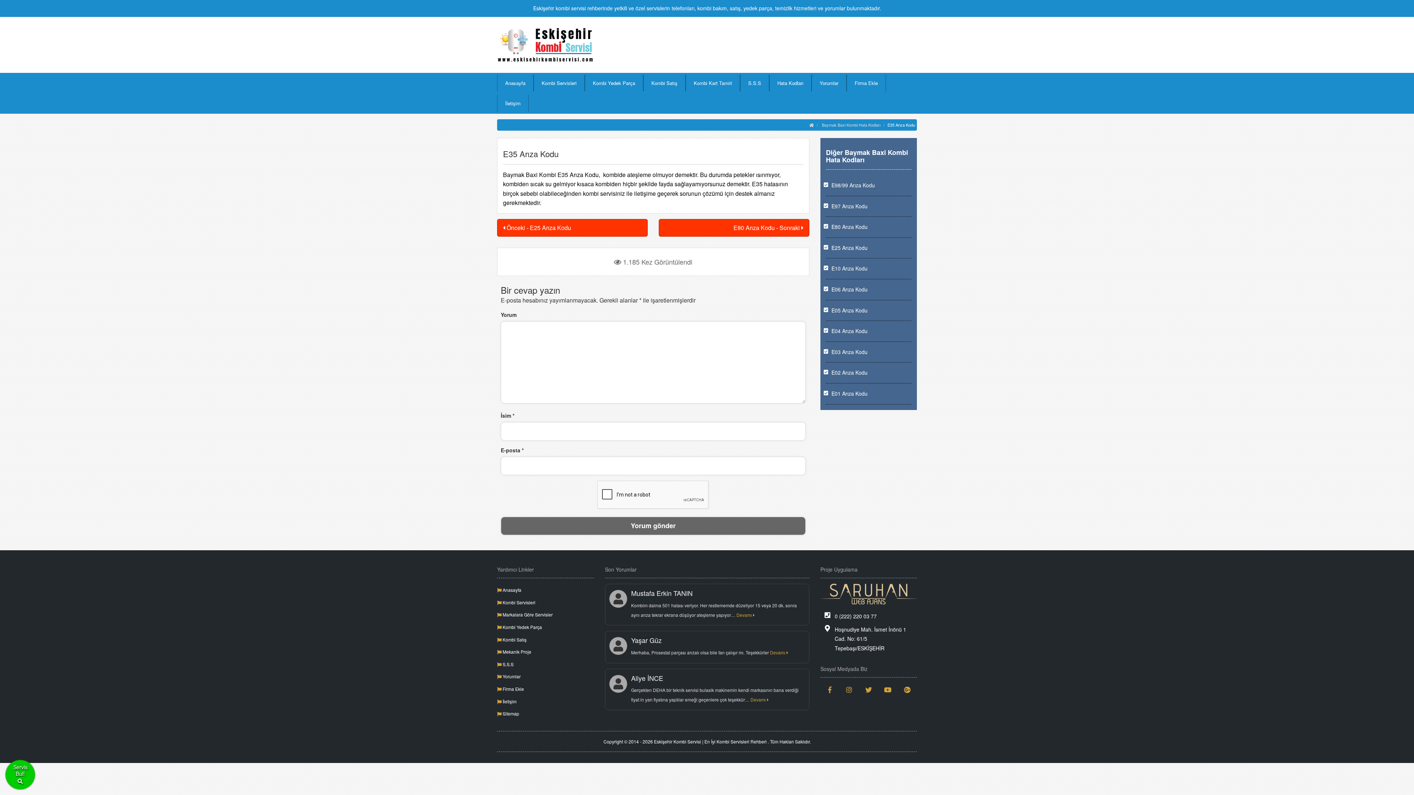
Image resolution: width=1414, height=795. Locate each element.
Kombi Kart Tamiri (713, 83)
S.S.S (754, 83)
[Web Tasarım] (868, 594)
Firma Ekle (866, 83)
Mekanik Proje (516, 652)
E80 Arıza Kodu (849, 226)
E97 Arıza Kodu (849, 206)
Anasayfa (515, 83)
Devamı (744, 615)
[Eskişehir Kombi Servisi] (545, 44)
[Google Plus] (907, 689)
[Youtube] (888, 689)
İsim (507, 415)
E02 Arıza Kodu (849, 372)
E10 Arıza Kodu (849, 268)
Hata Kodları (790, 83)
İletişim (513, 103)
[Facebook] (830, 689)
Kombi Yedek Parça (614, 83)
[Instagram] (849, 689)
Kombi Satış (664, 83)
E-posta (512, 450)
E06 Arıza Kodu (849, 289)
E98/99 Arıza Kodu (853, 185)
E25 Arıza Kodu (849, 247)
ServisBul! (20, 770)
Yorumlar (829, 83)
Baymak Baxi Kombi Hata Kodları (851, 125)
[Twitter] (869, 689)
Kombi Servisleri (559, 83)
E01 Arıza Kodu (849, 393)
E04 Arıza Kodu (849, 331)
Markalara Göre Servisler (527, 614)
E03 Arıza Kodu (849, 352)
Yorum (509, 314)
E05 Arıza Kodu (849, 310)
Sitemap (510, 713)
